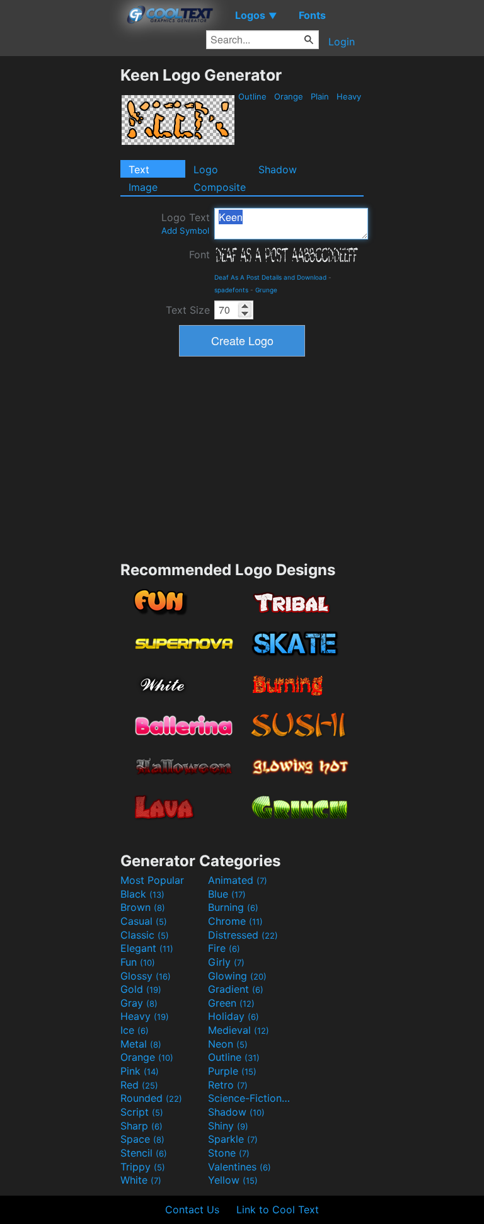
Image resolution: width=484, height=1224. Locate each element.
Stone (229, 1153)
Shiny (228, 1125)
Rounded (151, 1098)
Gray (139, 1003)
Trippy (142, 1166)
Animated (237, 880)
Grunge (266, 290)
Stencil (143, 1153)
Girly (226, 962)
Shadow (277, 169)
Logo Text (185, 223)
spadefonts (231, 290)
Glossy (145, 975)
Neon (228, 1044)
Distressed (243, 935)
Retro (228, 1084)
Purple (232, 1071)
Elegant (146, 948)
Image (143, 187)
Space (142, 1139)
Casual (143, 921)
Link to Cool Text (277, 1209)
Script (141, 1112)
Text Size (188, 310)
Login (341, 41)
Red (139, 1084)
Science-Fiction (250, 1098)
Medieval (238, 1030)
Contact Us (192, 1209)
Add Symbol (185, 231)
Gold (140, 989)
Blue (227, 894)
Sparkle (233, 1139)
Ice (134, 1030)
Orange (289, 96)
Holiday (233, 1016)
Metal (140, 1044)
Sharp (141, 1125)
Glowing (237, 975)
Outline (252, 96)
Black (142, 894)
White (140, 1180)
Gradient (235, 989)
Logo (205, 169)
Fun (137, 962)
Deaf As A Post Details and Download (270, 277)
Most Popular (152, 880)
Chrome (235, 921)
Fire (224, 948)
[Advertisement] (59, 254)
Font (199, 254)
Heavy (349, 96)
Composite (219, 187)
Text (139, 169)
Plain (319, 96)
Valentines (239, 1166)
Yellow (233, 1180)
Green (231, 1003)
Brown (142, 907)
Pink (139, 1071)
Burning (233, 907)
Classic (144, 935)
